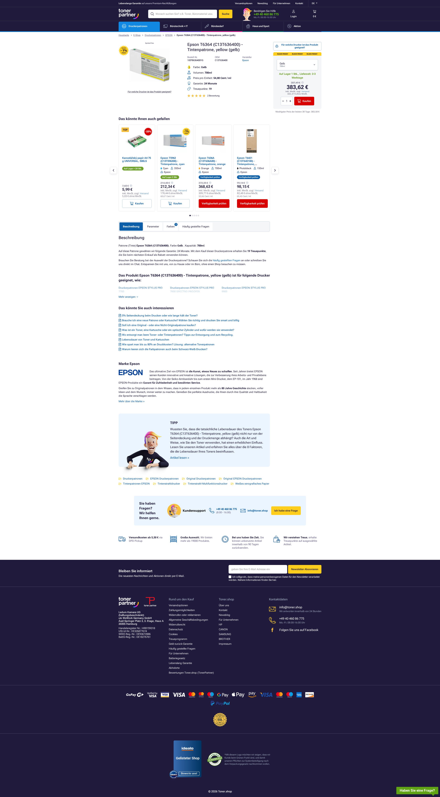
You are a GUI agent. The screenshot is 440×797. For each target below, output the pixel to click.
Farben (171, 226)
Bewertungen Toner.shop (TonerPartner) (191, 672)
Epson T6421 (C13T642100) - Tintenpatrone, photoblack (246, 162)
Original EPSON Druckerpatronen (242, 478)
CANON (223, 629)
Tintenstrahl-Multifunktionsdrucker (207, 483)
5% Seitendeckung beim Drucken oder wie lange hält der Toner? (159, 315)
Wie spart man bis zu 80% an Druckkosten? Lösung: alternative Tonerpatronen (168, 344)
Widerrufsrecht (177, 624)
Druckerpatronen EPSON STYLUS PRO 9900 (244, 289)
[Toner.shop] (129, 14)
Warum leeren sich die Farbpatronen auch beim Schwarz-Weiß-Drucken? (164, 349)
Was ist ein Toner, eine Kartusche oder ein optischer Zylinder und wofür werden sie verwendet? (178, 330)
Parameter (153, 226)
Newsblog (262, 3)
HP (220, 624)
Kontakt (299, 3)
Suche (225, 13)
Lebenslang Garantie (180, 663)
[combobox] (297, 64)
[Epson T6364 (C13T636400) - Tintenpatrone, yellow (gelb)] (149, 84)
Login (293, 16)
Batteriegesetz (177, 658)
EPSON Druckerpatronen (164, 478)
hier (274, 580)
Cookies (173, 634)
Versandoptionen (243, 3)
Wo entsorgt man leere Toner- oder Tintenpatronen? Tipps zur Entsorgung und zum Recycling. (177, 334)
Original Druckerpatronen (201, 478)
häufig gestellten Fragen (226, 260)
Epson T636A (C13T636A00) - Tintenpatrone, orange (212, 161)
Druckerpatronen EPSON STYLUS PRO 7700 (141, 289)
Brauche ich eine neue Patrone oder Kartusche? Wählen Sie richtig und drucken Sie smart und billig (180, 320)
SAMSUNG (225, 634)
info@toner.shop (258, 510)
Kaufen (306, 101)
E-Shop (136, 35)
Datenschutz (176, 629)
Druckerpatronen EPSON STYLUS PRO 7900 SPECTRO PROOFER (192, 289)
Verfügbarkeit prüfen (214, 203)
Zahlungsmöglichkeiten (182, 610)
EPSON (168, 35)
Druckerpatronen (153, 35)
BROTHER (224, 639)
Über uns (224, 605)
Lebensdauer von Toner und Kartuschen (145, 339)
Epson (245, 60)
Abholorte (174, 667)
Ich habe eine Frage (286, 510)
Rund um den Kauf (181, 599)
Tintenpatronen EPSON (136, 483)
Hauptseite (124, 35)
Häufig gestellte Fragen (195, 226)
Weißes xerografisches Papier (252, 483)
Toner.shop (226, 599)
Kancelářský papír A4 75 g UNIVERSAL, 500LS (136, 159)
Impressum (225, 643)
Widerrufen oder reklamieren (185, 615)
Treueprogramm (178, 639)
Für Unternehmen (281, 3)
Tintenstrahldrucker (169, 483)
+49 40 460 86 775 (266, 14)
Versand (305, 91)
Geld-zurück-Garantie (180, 643)
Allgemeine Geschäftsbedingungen (188, 619)
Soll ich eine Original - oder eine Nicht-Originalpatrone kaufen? (159, 325)
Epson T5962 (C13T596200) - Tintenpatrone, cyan (173, 161)
